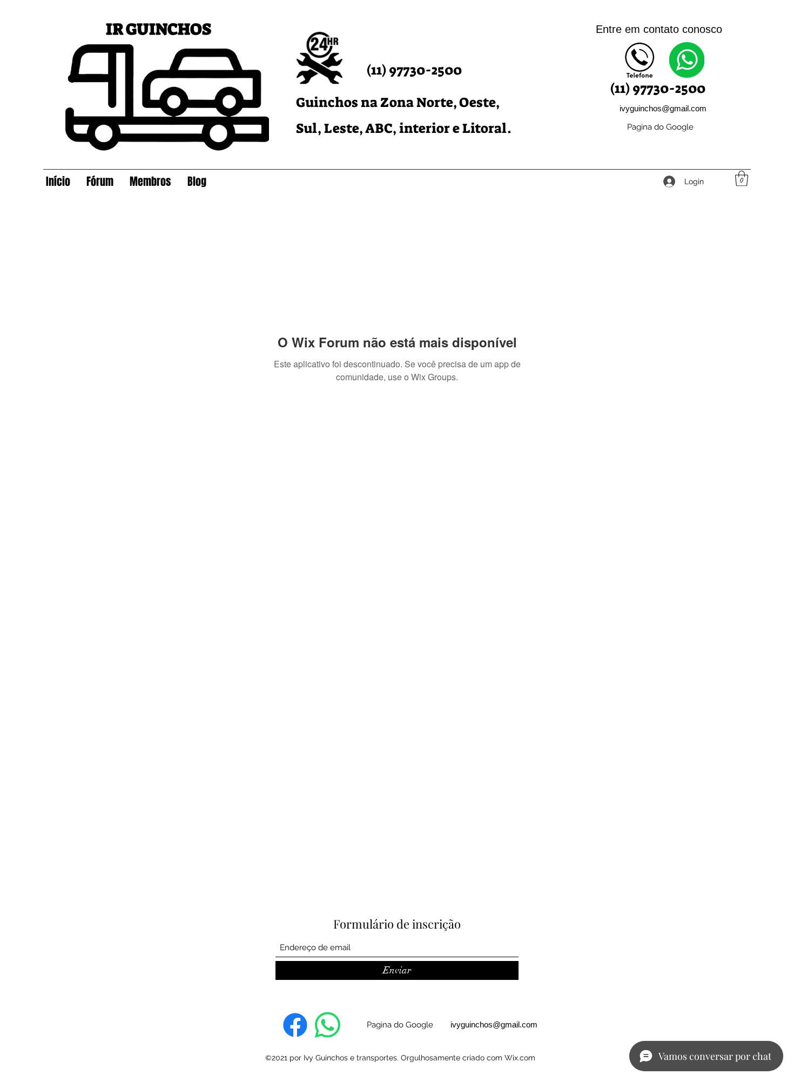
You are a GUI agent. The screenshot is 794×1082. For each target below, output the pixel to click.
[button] (741, 178)
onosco (705, 29)
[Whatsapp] (328, 1025)
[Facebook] (295, 1025)
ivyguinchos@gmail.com (663, 108)
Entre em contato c (642, 29)
